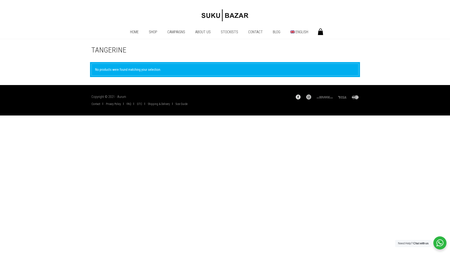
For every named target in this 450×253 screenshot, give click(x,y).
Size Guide (182, 104)
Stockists (229, 32)
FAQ (129, 104)
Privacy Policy (113, 104)
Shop (153, 32)
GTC (139, 104)
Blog (276, 32)
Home (134, 32)
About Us (203, 32)
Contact (255, 32)
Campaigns (176, 32)
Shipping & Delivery (159, 104)
